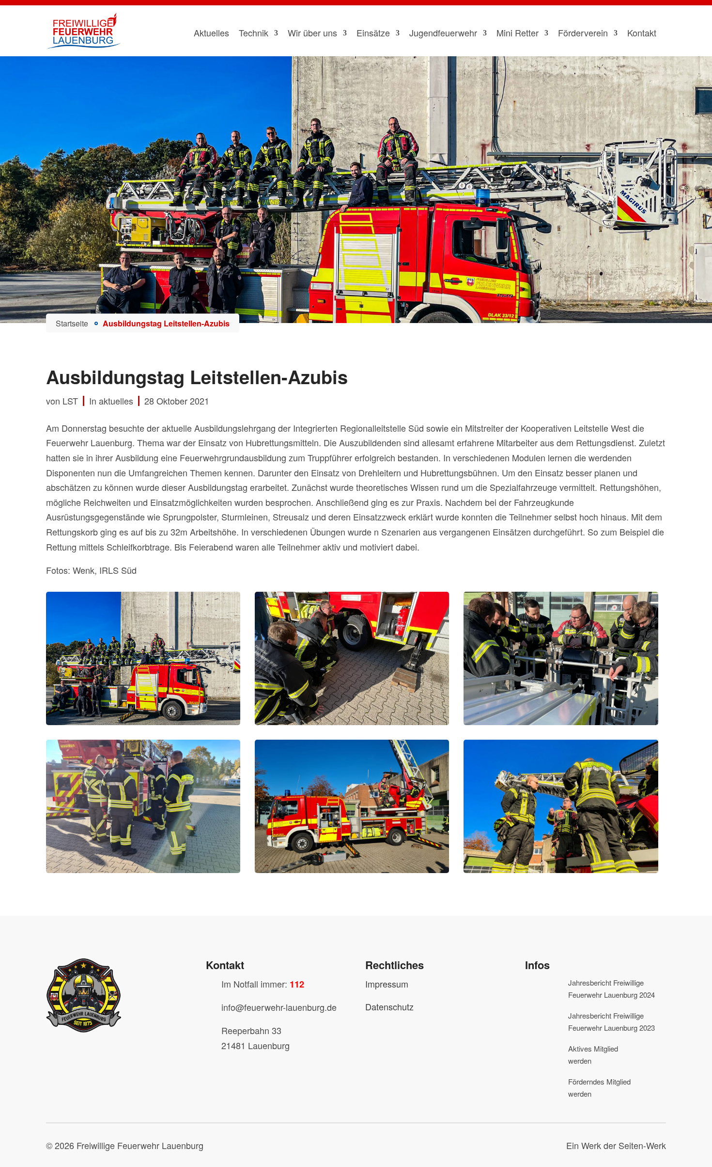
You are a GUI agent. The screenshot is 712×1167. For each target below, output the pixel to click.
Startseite (72, 322)
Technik (253, 32)
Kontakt (641, 32)
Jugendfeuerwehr (443, 32)
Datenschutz (389, 1006)
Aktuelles (211, 32)
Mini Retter (517, 32)
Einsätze (373, 32)
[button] (21, 1145)
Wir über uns (312, 32)
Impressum (386, 983)
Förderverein (583, 32)
